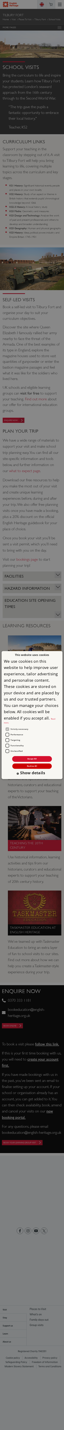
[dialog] (32, 715)
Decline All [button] (32, 766)
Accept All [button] (32, 759)
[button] (32, 773)
